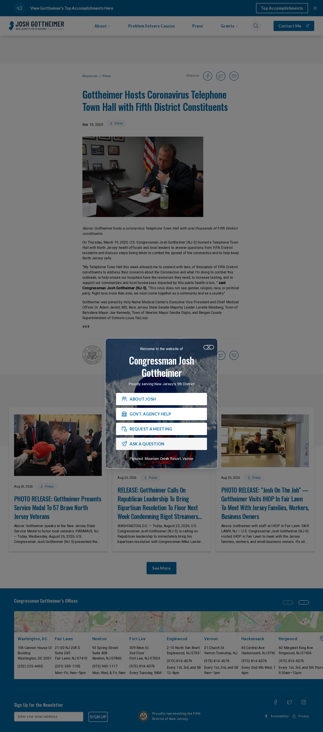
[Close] (208, 347)
